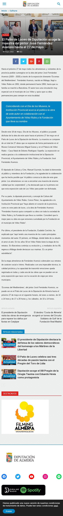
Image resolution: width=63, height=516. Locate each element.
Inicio (4, 10)
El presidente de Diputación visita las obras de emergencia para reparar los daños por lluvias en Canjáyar (16, 317)
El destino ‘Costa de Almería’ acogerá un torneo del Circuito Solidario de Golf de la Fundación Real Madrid (47, 317)
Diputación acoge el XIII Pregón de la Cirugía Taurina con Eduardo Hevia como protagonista (38, 374)
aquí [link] (56, 505)
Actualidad (9, 344)
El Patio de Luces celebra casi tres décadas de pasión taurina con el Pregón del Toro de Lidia (37, 360)
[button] (59, 4)
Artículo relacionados (13, 332)
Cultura (5, 35)
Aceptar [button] (9, 511)
